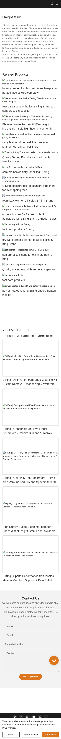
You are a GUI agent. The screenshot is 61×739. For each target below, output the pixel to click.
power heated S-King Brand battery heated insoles (29, 292)
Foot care (8, 336)
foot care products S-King (18, 229)
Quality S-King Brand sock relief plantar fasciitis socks (26, 159)
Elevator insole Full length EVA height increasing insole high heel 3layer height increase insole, (27, 127)
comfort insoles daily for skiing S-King (25, 172)
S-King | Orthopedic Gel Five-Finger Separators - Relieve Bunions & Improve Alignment (28, 431)
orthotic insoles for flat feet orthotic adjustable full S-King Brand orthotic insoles (29, 216)
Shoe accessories (25, 336)
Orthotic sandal (45, 336)
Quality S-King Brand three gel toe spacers (29, 269)
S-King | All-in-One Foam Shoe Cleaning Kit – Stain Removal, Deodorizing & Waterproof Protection (30, 382)
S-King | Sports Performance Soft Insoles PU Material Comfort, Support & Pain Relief (30, 578)
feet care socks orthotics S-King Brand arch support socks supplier (29, 108)
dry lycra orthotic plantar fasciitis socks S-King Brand (28, 242)
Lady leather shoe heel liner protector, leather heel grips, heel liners (25, 144)
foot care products (13, 280)
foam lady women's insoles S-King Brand (27, 200)
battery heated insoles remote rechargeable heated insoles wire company (29, 90)
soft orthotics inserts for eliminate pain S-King (27, 256)
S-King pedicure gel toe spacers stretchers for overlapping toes (28, 188)
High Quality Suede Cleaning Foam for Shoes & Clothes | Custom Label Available (29, 529)
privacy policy (9, 728)
